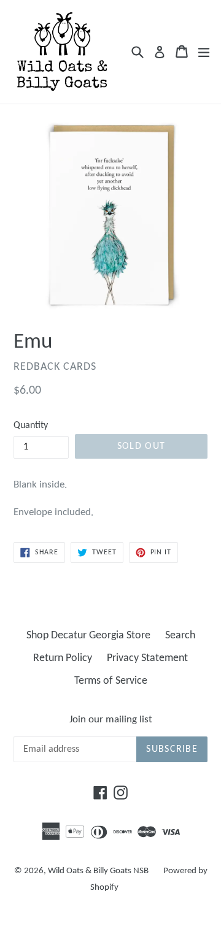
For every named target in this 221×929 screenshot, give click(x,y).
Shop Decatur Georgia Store (88, 635)
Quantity (31, 425)
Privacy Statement (147, 658)
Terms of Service (110, 681)
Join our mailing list (110, 719)
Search (180, 635)
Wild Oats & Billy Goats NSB (98, 871)
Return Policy (62, 658)
